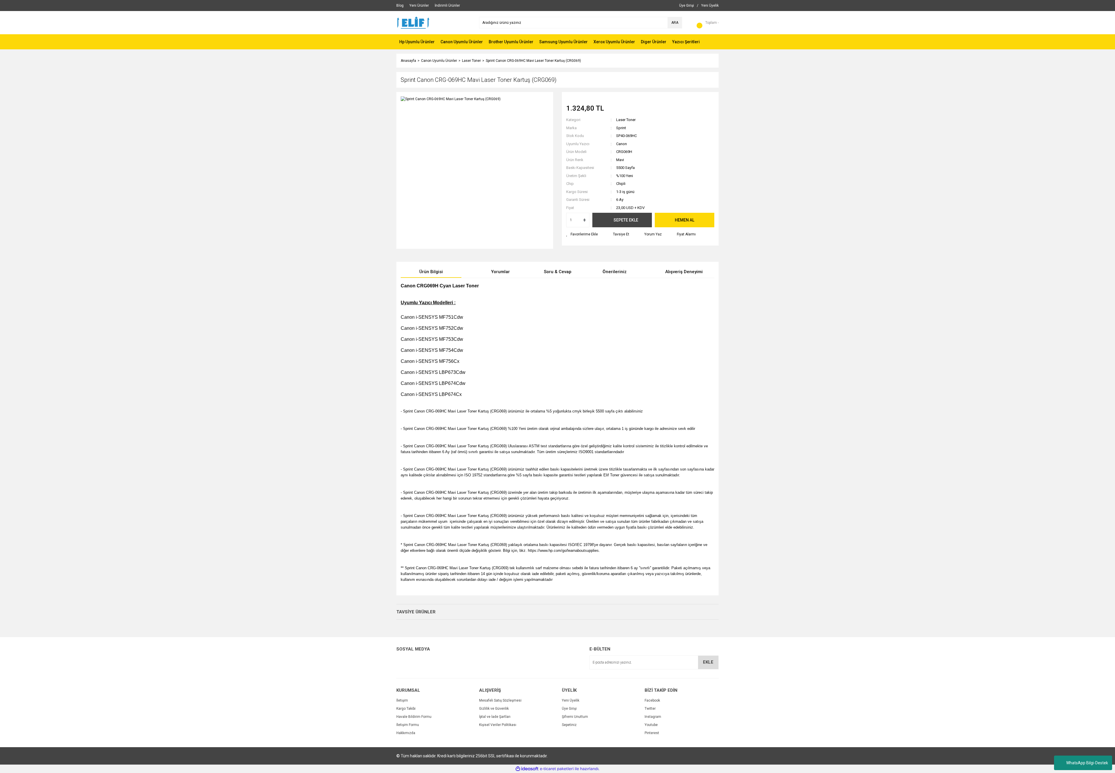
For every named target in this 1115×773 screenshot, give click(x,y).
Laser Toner (626, 120)
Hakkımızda (405, 733)
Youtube (651, 725)
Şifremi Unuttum (575, 717)
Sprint (621, 128)
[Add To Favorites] (582, 234)
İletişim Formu (407, 725)
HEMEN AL (684, 220)
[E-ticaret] (557, 769)
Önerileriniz (615, 271)
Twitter (650, 709)
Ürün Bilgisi (431, 271)
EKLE (708, 662)
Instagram (653, 717)
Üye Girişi (569, 709)
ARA (674, 23)
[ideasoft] (527, 769)
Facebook (652, 700)
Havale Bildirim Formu (413, 717)
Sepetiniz (569, 725)
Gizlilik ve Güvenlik (494, 709)
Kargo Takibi (406, 709)
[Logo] (413, 22)
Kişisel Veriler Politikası (497, 725)
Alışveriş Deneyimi (684, 271)
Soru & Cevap (557, 271)
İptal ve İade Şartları (494, 717)
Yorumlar (500, 271)
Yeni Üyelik (570, 700)
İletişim (402, 700)
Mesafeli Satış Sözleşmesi (500, 700)
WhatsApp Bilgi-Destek (1087, 763)
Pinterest (652, 733)
